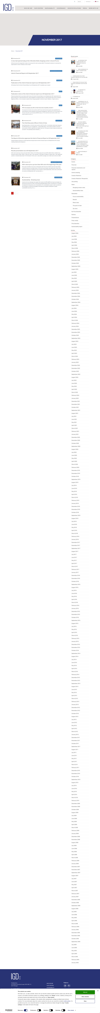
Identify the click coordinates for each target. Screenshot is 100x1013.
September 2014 (76, 653)
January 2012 (75, 734)
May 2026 (74, 242)
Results (60, 105)
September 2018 (76, 515)
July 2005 (74, 944)
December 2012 (76, 707)
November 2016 (76, 578)
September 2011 (76, 746)
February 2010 (75, 800)
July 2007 (74, 878)
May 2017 (74, 560)
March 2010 (75, 797)
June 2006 (74, 914)
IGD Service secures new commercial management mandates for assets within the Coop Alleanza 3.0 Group (82, 133)
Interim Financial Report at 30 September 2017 (25, 73)
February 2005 (75, 959)
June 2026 (74, 239)
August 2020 (75, 449)
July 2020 (74, 452)
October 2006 (75, 902)
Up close (75, 208)
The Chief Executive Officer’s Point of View (34, 123)
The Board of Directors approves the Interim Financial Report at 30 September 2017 (35, 138)
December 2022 (76, 365)
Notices (60, 91)
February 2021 (75, 431)
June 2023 (74, 347)
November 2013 (76, 680)
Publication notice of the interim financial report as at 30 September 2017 (32, 94)
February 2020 (75, 467)
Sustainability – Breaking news (31, 180)
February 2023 (75, 359)
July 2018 (74, 521)
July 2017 (74, 554)
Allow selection (85, 996)
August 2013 (75, 686)
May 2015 (74, 629)
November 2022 (76, 368)
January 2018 (75, 539)
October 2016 (75, 581)
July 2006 (74, 911)
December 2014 (76, 644)
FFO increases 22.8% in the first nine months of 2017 (37, 108)
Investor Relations (76, 175)
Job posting (75, 181)
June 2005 (74, 947)
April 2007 (74, 887)
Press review (75, 220)
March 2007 (75, 890)
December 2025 (76, 257)
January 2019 (75, 503)
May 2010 (74, 791)
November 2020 (76, 440)
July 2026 (74, 236)
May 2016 (74, 596)
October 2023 (75, 335)
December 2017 (76, 542)
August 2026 (75, 233)
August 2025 (75, 269)
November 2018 (76, 509)
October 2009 (75, 809)
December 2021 (76, 401)
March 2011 (75, 764)
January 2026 (75, 254)
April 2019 (74, 494)
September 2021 (76, 410)
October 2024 (75, 299)
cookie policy (67, 1001)
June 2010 (74, 788)
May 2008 (74, 851)
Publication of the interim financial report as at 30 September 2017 (30, 83)
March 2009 (75, 827)
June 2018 (74, 524)
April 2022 (74, 389)
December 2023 (76, 329)
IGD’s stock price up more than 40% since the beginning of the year (41, 164)
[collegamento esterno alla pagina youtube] (65, 985)
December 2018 (76, 506)
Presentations (59, 148)
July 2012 (74, 719)
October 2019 (75, 476)
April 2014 (74, 668)
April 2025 (74, 281)
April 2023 (74, 353)
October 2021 (75, 407)
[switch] (39, 1010)
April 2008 (74, 854)
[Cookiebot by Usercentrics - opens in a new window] (9, 1010)
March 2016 (75, 602)
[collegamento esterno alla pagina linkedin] (68, 985)
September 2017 (76, 548)
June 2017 (74, 557)
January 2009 (75, 833)
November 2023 (76, 332)
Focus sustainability (58, 177)
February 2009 (75, 830)
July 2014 (74, 659)
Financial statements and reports (56, 70)
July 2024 (74, 308)
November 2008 (76, 839)
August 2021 (75, 413)
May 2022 (74, 386)
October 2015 (75, 617)
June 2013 (74, 689)
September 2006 (76, 905)
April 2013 (74, 695)
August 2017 (75, 551)
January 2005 (75, 962)
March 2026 (75, 248)
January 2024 (75, 326)
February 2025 (75, 287)
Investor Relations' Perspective (56, 162)
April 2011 (74, 761)
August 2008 (75, 842)
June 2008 (74, 848)
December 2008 (76, 836)
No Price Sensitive (59, 58)
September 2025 (76, 266)
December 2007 (76, 866)
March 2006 (75, 923)
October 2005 (75, 938)
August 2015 (75, 623)
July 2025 (74, 272)
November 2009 (76, 806)
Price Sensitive (59, 80)
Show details (71, 1010)
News (73, 184)
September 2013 (76, 683)
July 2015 (74, 626)
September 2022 (76, 374)
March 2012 (75, 731)
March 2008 (75, 857)
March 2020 (75, 464)
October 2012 (75, 713)
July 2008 (74, 845)
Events (73, 162)
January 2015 (75, 641)
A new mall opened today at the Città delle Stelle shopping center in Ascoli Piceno (35, 61)
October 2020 (75, 443)
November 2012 (76, 710)
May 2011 (74, 758)
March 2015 (75, 635)
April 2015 (74, 632)
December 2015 (76, 611)
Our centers (50, 985)
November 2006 (76, 899)
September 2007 (76, 872)
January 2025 (75, 290)
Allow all (85, 992)
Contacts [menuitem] (88, 1)
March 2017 (75, 566)
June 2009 (74, 818)
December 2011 (76, 737)
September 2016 (76, 584)
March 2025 (75, 284)
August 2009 (75, 812)
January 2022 (75, 398)
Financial (74, 165)
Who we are (50, 983)
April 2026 (74, 245)
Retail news (76, 202)
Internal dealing (76, 172)
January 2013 (75, 704)
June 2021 (74, 419)
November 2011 (76, 740)
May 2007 (74, 884)
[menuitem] (97, 1)
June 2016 (74, 593)
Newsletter (74, 193)
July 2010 (74, 785)
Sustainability (50, 987)
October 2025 (75, 263)
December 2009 (76, 803)
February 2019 (75, 500)
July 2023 (74, 344)
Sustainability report (77, 226)
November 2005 (76, 935)
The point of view (59, 120)
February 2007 (75, 893)
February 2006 (75, 926)
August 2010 (75, 782)
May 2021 (74, 422)
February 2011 (75, 767)
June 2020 (74, 455)
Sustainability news (78, 190)
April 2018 (74, 530)
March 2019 (75, 497)
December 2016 (76, 575)
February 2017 (75, 569)
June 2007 (74, 881)
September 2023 (76, 338)
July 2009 (74, 815)
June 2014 (74, 662)
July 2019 (74, 485)
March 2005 (75, 956)
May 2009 (74, 821)
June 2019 (74, 488)
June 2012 (74, 722)
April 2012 (74, 728)
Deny (85, 1001)
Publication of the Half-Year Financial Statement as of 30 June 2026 (79, 84)
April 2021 (74, 425)
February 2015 (75, 638)
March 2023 (75, 356)
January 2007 (75, 896)
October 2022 (75, 371)
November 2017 (76, 545)
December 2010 (76, 770)
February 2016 (75, 605)
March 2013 (75, 698)
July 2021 (74, 416)
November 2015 (76, 614)
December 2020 (76, 437)
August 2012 (75, 716)
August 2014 (75, 656)
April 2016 (74, 599)
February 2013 (75, 701)
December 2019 (76, 470)
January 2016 (75, 608)
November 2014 (76, 647)
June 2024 (74, 311)
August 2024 (75, 305)
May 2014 (74, 665)
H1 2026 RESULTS (76, 96)
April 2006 (74, 920)
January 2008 (75, 863)
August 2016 (75, 587)
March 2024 (75, 320)
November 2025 (76, 260)
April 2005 (74, 953)
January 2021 (75, 434)
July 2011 (74, 752)
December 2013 (76, 677)
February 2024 (75, 323)
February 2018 (75, 536)
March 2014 (75, 671)
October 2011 (75, 743)
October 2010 (75, 776)
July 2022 (74, 380)
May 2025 (74, 278)
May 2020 (74, 458)
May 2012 (74, 725)
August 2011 (75, 749)
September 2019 (76, 479)
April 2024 (74, 317)
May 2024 (74, 314)
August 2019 (75, 482)
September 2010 (76, 779)
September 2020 (76, 446)
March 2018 (75, 533)
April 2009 (74, 824)
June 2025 (74, 275)
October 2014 (75, 650)
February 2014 (75, 674)
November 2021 (76, 404)
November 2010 (76, 773)
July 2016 (74, 590)
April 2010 (74, 794)
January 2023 (75, 362)
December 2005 (76, 932)
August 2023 (75, 341)
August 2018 (75, 518)
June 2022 (74, 383)
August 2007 (75, 875)
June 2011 (74, 755)
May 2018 (74, 527)
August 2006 (75, 908)
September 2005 (76, 941)
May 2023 (74, 350)
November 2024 (76, 296)
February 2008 (75, 860)
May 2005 (74, 950)
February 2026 (75, 251)
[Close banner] (97, 990)
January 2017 (75, 572)
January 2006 (75, 929)
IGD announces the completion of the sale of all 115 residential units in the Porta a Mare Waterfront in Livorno (82, 144)
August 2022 (75, 377)
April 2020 (74, 461)
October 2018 (75, 512)
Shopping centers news (79, 187)
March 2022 (75, 392)
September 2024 (76, 302)
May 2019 (74, 491)
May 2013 (74, 692)
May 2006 (74, 917)
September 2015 (76, 620)
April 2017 (74, 563)
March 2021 (75, 428)
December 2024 (76, 293)
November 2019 (76, 473)
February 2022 (75, 395)
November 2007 (76, 869)
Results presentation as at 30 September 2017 (24, 151)
